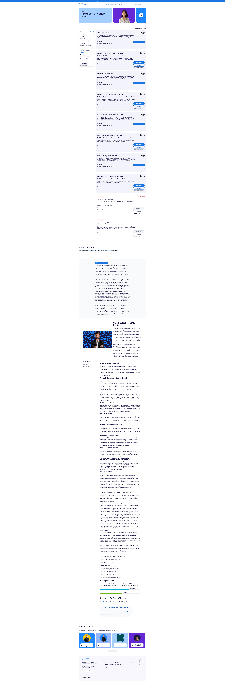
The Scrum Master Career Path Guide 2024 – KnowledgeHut (116, 611)
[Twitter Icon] (139, 662)
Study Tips (106, 667)
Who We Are (117, 661)
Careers (86, 11)
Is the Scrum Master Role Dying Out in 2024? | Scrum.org (115, 607)
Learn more (141, 44)
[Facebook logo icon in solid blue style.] (139, 661)
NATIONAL (102, 601)
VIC (110, 601)
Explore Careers (106, 4)
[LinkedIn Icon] (139, 664)
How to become (93, 11)
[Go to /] (82, 11)
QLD (107, 601)
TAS (126, 601)
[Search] (133, 4)
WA (113, 601)
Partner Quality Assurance (120, 666)
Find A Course (114, 4)
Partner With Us (118, 664)
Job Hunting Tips (107, 666)
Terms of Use (130, 662)
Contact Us (117, 667)
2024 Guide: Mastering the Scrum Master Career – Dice (115, 615)
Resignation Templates (108, 662)
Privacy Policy (131, 661)
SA (116, 601)
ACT (122, 601)
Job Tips (120, 4)
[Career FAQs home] (82, 4)
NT (119, 601)
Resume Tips (106, 661)
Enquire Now (139, 42)
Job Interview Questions (108, 664)
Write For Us (117, 662)
